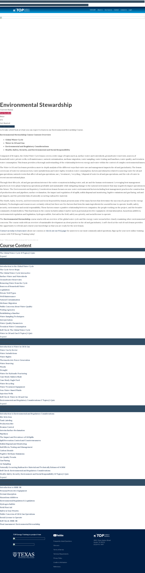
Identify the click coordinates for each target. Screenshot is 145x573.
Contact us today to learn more (13, 231)
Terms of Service (58, 550)
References (57, 566)
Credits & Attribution (60, 562)
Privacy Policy (57, 558)
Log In (130, 10)
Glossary (56, 545)
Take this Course (7, 126)
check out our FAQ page (56, 231)
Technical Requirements (61, 554)
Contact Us (124, 10)
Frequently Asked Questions (62, 541)
